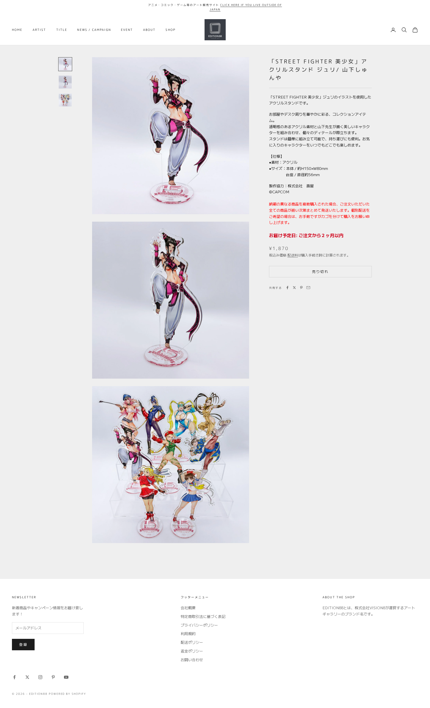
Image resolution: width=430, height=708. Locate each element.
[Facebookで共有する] (287, 288)
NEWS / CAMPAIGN (94, 30)
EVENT (127, 30)
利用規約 (188, 633)
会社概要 (188, 607)
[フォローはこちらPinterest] (53, 677)
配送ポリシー (192, 642)
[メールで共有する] (308, 288)
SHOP (170, 30)
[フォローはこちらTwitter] (27, 677)
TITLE (61, 30)
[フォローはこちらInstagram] (40, 677)
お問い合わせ (192, 659)
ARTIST (39, 30)
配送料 (292, 255)
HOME (17, 30)
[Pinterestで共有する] (301, 288)
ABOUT (149, 30)
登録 (23, 644)
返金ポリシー (192, 651)
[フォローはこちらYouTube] (66, 677)
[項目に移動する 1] (65, 64)
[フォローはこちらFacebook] (14, 677)
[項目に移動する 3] (65, 100)
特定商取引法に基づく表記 (203, 616)
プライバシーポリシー (199, 625)
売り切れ (320, 271)
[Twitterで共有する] (294, 288)
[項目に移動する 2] (65, 82)
